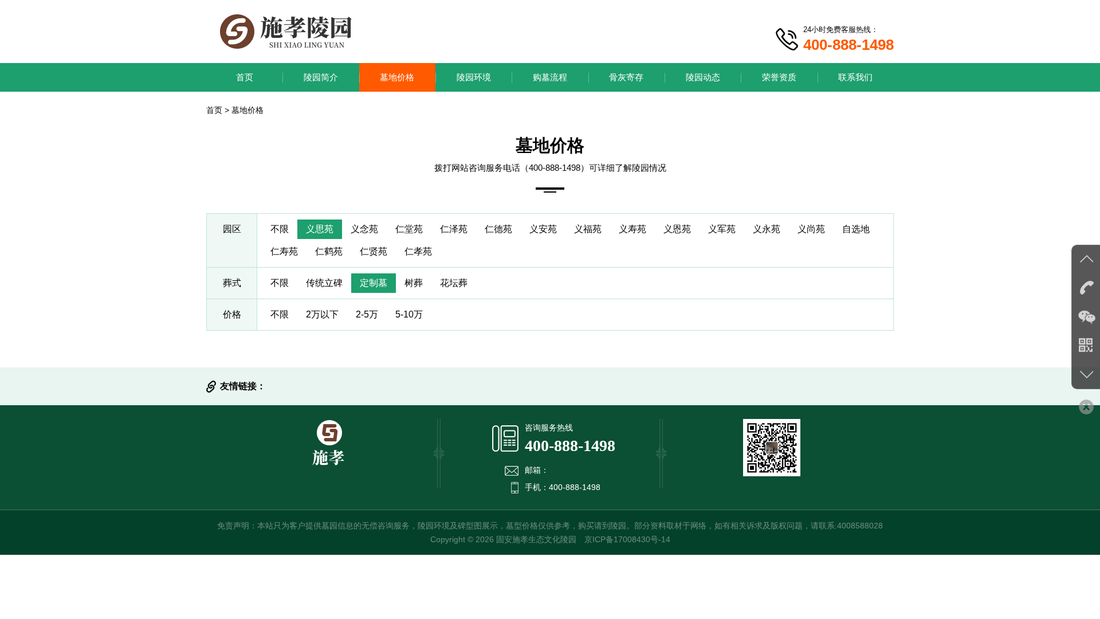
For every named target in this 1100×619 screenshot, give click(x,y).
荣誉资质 (779, 77)
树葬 (413, 283)
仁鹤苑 (329, 251)
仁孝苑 (418, 251)
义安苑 (543, 229)
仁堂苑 (409, 229)
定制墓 (373, 283)
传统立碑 (324, 283)
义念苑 (364, 229)
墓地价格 (397, 77)
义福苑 (588, 229)
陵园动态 (703, 77)
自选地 (856, 229)
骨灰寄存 (626, 77)
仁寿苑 (284, 251)
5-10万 (409, 314)
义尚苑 (811, 229)
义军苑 (722, 229)
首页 (244, 77)
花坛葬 (453, 283)
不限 (279, 229)
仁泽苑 (453, 229)
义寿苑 (632, 229)
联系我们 (855, 77)
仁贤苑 (373, 251)
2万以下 (322, 314)
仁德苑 (498, 229)
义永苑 (766, 229)
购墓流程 (550, 77)
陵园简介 (321, 77)
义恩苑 (677, 229)
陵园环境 (474, 77)
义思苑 (319, 229)
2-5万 (367, 314)
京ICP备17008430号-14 (627, 539)
